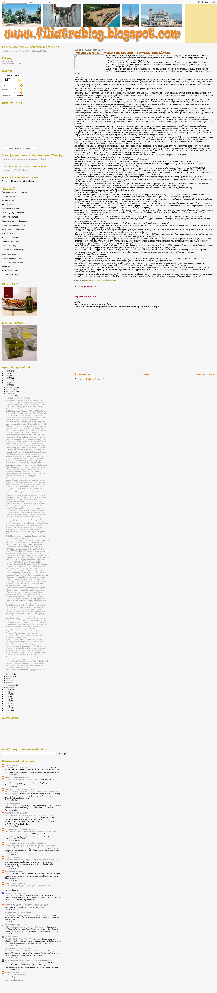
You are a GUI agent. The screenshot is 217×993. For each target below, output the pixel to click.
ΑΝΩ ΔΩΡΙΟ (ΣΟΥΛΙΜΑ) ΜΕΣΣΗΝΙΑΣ (20, 789)
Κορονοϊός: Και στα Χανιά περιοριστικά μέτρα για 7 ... (24, 654)
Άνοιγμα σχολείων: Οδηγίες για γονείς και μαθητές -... (25, 529)
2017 (7, 694)
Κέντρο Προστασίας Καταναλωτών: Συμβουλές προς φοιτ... (27, 430)
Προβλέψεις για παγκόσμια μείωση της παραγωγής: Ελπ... (27, 601)
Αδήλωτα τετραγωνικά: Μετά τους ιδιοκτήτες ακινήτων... (25, 458)
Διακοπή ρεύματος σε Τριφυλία (17, 586)
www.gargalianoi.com (14, 980)
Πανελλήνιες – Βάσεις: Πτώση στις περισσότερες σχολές (26, 581)
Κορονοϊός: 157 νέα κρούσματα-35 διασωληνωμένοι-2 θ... (26, 441)
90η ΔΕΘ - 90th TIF (12, 806)
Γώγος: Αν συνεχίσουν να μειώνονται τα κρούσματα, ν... (26, 426)
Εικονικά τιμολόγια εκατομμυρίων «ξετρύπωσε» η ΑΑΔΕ (25, 659)
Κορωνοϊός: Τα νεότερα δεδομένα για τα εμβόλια (23, 603)
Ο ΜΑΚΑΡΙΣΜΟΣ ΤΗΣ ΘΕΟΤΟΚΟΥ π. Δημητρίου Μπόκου (26, 768)
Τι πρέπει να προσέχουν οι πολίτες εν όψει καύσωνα (25, 450)
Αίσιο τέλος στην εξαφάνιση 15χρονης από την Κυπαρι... (26, 467)
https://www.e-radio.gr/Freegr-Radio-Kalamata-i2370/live (24, 51)
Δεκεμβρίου (10, 387)
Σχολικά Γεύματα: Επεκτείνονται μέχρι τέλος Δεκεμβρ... (25, 428)
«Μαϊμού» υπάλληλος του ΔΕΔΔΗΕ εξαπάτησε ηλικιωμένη (26, 452)
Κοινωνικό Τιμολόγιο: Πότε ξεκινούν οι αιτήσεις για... (24, 489)
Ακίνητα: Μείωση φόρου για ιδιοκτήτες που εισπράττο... (25, 644)
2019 (7, 689)
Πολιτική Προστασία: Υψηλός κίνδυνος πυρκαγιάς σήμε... (26, 435)
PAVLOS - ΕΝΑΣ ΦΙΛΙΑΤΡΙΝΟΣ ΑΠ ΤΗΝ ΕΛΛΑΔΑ (23, 939)
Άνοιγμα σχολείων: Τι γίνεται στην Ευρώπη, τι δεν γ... (25, 456)
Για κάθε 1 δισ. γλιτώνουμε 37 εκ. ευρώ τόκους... (22, 779)
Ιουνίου (9, 676)
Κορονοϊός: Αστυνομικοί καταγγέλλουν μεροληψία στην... (26, 648)
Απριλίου (9, 680)
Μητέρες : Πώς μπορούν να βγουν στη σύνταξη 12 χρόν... (26, 465)
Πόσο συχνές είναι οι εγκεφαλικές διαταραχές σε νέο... (25, 402)
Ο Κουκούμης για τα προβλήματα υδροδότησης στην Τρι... (26, 491)
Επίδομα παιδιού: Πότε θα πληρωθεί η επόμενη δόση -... (26, 461)
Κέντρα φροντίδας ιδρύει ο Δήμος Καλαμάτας (21, 568)
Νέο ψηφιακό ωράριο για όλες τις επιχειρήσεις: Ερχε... (25, 400)
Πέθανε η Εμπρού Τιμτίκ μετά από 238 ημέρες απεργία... (26, 495)
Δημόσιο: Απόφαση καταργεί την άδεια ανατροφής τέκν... (26, 639)
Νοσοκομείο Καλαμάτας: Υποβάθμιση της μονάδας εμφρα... (27, 575)
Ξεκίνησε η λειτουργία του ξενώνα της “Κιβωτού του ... (25, 596)
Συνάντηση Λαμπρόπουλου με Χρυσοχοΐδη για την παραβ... (27, 620)
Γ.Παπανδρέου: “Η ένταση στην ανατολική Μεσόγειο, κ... (26, 566)
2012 (7, 706)
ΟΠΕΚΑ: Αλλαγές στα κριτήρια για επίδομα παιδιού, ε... (25, 545)
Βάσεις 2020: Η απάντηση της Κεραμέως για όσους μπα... (26, 415)
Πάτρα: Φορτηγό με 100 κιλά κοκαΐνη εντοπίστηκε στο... (26, 512)
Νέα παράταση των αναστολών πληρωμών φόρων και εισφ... (28, 557)
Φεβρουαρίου (11, 685)
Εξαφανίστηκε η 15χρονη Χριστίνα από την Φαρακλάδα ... (26, 473)
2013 (7, 703)
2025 (7, 373)
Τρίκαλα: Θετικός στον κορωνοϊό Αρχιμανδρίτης (23, 432)
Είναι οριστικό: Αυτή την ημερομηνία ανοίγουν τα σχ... (25, 407)
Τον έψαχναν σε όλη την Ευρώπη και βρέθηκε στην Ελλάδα (27, 540)
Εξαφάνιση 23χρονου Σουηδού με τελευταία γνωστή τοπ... (26, 626)
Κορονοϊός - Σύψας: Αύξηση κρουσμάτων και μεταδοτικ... (26, 560)
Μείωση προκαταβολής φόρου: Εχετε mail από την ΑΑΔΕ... (27, 424)
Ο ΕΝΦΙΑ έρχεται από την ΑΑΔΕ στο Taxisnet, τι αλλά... (25, 536)
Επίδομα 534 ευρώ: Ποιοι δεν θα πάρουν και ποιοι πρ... (25, 486)
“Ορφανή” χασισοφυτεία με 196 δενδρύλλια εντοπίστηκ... (26, 590)
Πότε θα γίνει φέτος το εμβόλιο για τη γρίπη (21, 476)
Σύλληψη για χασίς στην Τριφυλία (18, 667)
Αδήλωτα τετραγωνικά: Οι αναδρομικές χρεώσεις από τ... (26, 532)
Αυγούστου (10, 396)
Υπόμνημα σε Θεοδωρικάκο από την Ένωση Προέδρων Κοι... (28, 661)
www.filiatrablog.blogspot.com (17, 777)
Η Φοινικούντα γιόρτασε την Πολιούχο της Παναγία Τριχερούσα (27, 915)
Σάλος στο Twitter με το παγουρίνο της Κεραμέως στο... (25, 592)
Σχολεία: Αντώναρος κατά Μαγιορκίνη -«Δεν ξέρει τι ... (25, 454)
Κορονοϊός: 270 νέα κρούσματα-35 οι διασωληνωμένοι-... (26, 514)
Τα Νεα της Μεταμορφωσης (16, 925)
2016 (7, 696)
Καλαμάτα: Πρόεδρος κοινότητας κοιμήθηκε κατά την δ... (26, 579)
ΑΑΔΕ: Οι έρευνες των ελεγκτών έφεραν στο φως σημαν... (27, 652)
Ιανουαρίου (10, 687)
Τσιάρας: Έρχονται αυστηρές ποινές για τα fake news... (25, 642)
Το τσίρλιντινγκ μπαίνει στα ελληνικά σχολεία (22, 499)
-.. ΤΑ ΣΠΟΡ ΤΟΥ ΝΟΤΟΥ (15, 883)
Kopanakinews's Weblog (15, 893)
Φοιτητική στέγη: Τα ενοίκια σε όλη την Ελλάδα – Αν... (25, 409)
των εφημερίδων (24, 148)
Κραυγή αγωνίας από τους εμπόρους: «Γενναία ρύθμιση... (26, 646)
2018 (7, 692)
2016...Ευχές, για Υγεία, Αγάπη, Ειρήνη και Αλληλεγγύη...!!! (26, 963)
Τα (9, 148)
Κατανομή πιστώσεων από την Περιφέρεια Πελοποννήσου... (27, 523)
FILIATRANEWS (11, 937)
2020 (7, 385)
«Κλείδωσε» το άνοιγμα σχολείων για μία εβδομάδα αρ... (26, 482)
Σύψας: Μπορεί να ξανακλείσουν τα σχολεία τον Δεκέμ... (26, 445)
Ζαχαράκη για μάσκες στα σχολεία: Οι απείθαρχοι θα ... (25, 631)
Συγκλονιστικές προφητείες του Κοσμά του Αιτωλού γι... (25, 672)
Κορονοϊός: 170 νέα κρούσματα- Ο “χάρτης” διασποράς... (26, 670)
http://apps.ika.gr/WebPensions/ (14, 170)
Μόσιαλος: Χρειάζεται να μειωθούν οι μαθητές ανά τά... (25, 516)
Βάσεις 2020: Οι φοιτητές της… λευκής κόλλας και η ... (25, 521)
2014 (7, 701)
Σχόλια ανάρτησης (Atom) (97, 379)
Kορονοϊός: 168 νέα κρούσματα (17, 637)
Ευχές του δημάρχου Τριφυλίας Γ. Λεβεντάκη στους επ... (26, 510)
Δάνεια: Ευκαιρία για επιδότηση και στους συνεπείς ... (25, 469)
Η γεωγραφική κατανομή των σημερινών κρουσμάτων (25, 547)
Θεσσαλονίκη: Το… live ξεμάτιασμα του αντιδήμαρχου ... (26, 607)
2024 (7, 376)
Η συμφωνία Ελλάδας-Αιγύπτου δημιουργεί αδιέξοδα (24, 562)
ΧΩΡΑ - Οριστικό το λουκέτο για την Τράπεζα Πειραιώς (24, 927)
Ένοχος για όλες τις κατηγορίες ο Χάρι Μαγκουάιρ (23, 629)
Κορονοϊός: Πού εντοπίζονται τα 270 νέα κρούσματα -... (25, 508)
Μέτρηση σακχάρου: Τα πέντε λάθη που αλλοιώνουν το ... (26, 448)
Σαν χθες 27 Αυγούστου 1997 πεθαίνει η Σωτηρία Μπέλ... (26, 504)
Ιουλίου (9, 674)
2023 (7, 378)
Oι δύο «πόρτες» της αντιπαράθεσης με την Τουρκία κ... (25, 663)
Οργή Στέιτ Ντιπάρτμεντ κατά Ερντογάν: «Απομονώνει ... (26, 609)
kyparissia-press (12, 972)
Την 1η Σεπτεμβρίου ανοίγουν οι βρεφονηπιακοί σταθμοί (26, 605)
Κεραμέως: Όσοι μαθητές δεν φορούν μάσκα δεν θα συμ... (26, 564)
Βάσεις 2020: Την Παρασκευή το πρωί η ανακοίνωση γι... (26, 551)
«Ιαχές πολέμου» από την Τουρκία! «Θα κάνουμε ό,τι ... (25, 614)
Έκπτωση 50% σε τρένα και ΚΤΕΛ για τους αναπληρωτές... (27, 497)
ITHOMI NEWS (11, 766)
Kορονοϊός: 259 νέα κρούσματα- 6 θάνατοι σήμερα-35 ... (26, 553)
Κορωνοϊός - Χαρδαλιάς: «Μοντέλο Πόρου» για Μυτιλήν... (26, 506)
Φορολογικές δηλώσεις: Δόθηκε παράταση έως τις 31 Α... (26, 542)
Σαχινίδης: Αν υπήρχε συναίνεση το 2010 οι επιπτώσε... (26, 618)
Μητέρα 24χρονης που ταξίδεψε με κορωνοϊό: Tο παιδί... (26, 480)
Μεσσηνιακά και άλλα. (14, 871)
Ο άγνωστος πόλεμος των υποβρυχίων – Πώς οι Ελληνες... (27, 622)
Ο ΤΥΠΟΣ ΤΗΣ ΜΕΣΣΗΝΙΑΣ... (16, 974)
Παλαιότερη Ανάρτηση (205, 374)
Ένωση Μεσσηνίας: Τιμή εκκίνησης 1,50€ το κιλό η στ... (26, 573)
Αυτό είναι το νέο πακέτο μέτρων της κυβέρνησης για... (25, 534)
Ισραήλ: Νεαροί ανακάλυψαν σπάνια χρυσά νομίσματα (25, 588)
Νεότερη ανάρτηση (82, 374)
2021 (7, 383)
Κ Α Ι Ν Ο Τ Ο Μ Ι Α (12, 803)
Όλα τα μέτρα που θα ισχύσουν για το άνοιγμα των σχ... (26, 665)
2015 (7, 699)
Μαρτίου (9, 683)
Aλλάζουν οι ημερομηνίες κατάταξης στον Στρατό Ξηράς (25, 484)
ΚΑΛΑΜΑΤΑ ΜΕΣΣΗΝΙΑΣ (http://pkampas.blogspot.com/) (28, 960)
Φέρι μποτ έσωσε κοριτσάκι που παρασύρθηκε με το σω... (27, 657)
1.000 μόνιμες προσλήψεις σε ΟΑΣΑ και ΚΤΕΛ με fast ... (26, 411)
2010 (7, 710)
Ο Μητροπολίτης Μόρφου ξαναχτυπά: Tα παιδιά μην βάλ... (27, 413)
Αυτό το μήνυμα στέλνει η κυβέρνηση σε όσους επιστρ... (26, 417)
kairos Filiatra (13, 75)
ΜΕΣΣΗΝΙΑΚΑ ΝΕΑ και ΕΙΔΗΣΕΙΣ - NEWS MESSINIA (26, 905)
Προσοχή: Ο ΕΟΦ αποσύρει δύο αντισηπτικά (22, 633)
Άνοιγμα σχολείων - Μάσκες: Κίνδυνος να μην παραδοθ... (26, 555)
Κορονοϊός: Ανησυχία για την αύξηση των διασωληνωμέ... (26, 583)
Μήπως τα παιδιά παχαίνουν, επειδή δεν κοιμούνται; (24, 443)
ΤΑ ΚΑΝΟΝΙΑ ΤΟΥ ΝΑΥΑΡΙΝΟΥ (18, 913)
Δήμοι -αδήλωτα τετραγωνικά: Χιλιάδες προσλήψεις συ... (26, 478)
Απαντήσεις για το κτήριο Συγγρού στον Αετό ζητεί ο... (25, 525)
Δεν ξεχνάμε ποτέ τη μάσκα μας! (17, 538)
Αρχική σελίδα (143, 374)
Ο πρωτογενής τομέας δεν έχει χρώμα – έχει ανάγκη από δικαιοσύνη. (30, 860)
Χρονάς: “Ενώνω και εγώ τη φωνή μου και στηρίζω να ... (26, 616)
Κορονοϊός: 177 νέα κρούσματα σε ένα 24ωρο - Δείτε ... (25, 471)
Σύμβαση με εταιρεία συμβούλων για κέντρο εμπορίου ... (26, 599)
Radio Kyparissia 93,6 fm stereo (18, 949)
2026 (7, 371)
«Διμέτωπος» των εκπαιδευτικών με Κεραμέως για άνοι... (26, 577)
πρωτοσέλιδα (14, 148)
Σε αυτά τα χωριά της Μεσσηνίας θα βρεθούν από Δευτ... (26, 493)
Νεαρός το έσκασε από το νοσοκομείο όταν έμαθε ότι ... (25, 439)
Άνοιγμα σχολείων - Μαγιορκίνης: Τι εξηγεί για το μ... (24, 463)
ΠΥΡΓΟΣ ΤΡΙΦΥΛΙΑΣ (13, 857)
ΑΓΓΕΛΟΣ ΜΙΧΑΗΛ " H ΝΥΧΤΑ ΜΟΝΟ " (19, 951)
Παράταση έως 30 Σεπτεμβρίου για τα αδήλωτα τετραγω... (26, 437)
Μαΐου (8, 678)
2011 (7, 708)
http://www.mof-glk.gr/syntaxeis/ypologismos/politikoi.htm (24, 159)
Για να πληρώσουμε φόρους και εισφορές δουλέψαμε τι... (26, 519)
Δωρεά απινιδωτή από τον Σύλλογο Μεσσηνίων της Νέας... (27, 624)
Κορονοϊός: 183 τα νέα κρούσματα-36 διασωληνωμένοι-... (26, 404)
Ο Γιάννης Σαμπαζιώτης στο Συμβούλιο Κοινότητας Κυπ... (26, 570)
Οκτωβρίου (10, 391)
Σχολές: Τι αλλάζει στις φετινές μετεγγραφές (21, 419)
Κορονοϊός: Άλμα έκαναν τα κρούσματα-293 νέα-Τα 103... (26, 594)
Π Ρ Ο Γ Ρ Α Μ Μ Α (12, 895)
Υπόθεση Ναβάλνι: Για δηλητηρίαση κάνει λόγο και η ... (25, 635)
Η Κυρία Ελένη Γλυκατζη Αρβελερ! (18, 398)
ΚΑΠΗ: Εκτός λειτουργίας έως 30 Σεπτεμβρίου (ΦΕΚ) (25, 549)
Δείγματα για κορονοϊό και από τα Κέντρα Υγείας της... (25, 501)
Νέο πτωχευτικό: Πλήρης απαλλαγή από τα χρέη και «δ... (26, 527)
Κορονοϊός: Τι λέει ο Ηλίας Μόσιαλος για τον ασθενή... (25, 650)
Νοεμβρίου (10, 389)
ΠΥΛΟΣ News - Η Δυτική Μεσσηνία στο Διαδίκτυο (25, 843)
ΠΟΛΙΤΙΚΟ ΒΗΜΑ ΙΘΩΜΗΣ (16, 813)
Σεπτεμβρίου (11, 394)
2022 (7, 380)
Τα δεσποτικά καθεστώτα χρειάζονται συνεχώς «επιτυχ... (26, 611)
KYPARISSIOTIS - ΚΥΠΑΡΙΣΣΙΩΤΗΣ (19, 829)
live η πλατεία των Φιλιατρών (13, 64)
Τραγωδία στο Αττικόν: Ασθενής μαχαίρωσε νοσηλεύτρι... (26, 422)
